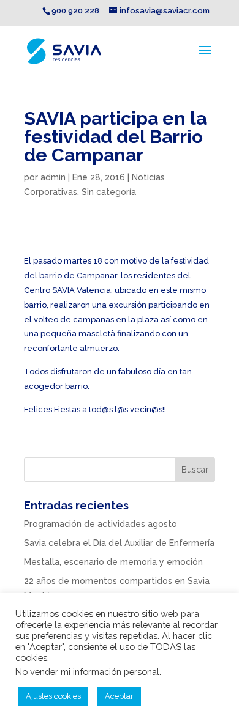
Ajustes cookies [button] (53, 696)
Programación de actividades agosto (100, 524)
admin (53, 177)
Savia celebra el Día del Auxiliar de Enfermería (119, 543)
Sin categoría (109, 192)
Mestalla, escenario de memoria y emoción (113, 562)
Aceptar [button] (119, 696)
